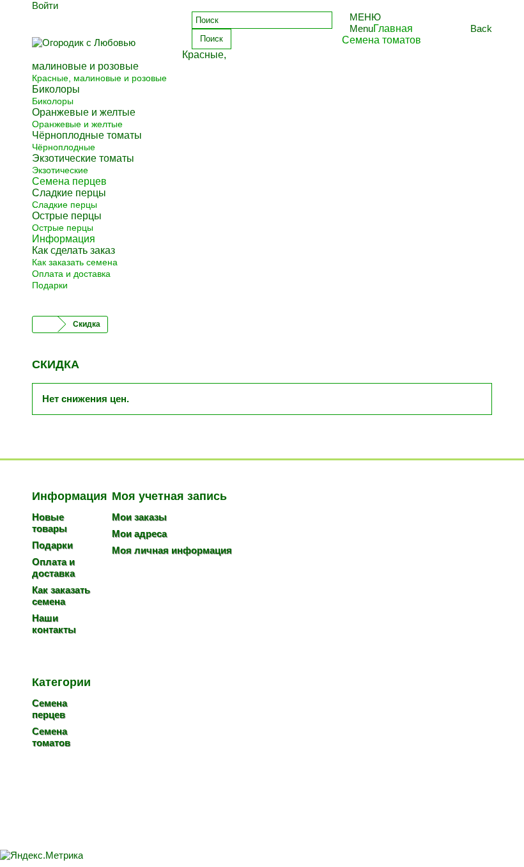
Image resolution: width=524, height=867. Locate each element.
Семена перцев (49, 709)
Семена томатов (51, 737)
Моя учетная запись (169, 496)
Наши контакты (54, 624)
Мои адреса (139, 533)
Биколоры (52, 101)
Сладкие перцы (64, 204)
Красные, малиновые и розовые (99, 78)
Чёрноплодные (63, 147)
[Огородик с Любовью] (102, 46)
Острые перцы (62, 228)
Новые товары (49, 523)
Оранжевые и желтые (77, 124)
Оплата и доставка (71, 274)
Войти (45, 5)
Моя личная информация (172, 550)
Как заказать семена (75, 262)
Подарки (50, 285)
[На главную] (45, 324)
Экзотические (60, 170)
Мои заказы (139, 517)
